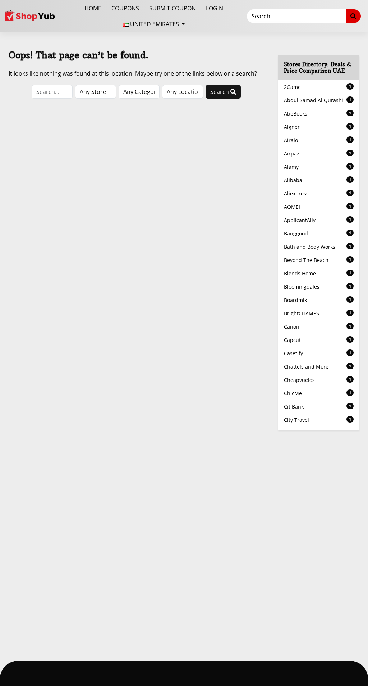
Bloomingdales (317, 286)
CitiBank (317, 406)
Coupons (125, 8)
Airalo (317, 140)
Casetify (317, 353)
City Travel (317, 419)
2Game (317, 87)
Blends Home (317, 273)
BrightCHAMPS (317, 313)
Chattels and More (317, 366)
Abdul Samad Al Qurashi (317, 100)
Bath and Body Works (317, 246)
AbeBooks (317, 113)
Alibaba (317, 180)
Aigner (317, 126)
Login (214, 8)
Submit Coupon (172, 8)
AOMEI (317, 206)
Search (220, 92)
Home (92, 8)
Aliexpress (317, 193)
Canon (317, 326)
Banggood (317, 233)
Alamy (317, 166)
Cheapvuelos (317, 379)
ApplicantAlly (317, 220)
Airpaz (317, 153)
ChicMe (317, 393)
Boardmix (317, 300)
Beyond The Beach (317, 260)
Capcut (317, 340)
